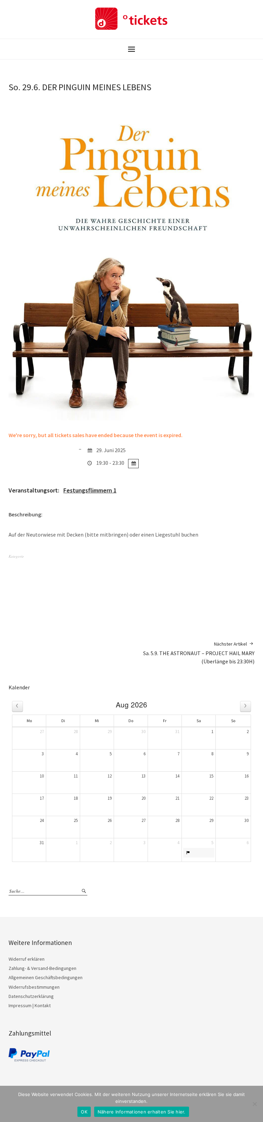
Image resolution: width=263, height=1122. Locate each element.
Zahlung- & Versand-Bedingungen (42, 968)
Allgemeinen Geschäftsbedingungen (46, 977)
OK (84, 1111)
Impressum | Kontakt (30, 1005)
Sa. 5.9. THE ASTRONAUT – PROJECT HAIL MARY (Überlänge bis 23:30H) (198, 653)
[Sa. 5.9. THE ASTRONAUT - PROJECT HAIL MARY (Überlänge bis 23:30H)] (198, 852)
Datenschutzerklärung (31, 996)
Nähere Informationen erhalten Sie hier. (142, 1111)
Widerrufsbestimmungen (34, 987)
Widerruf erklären (27, 959)
